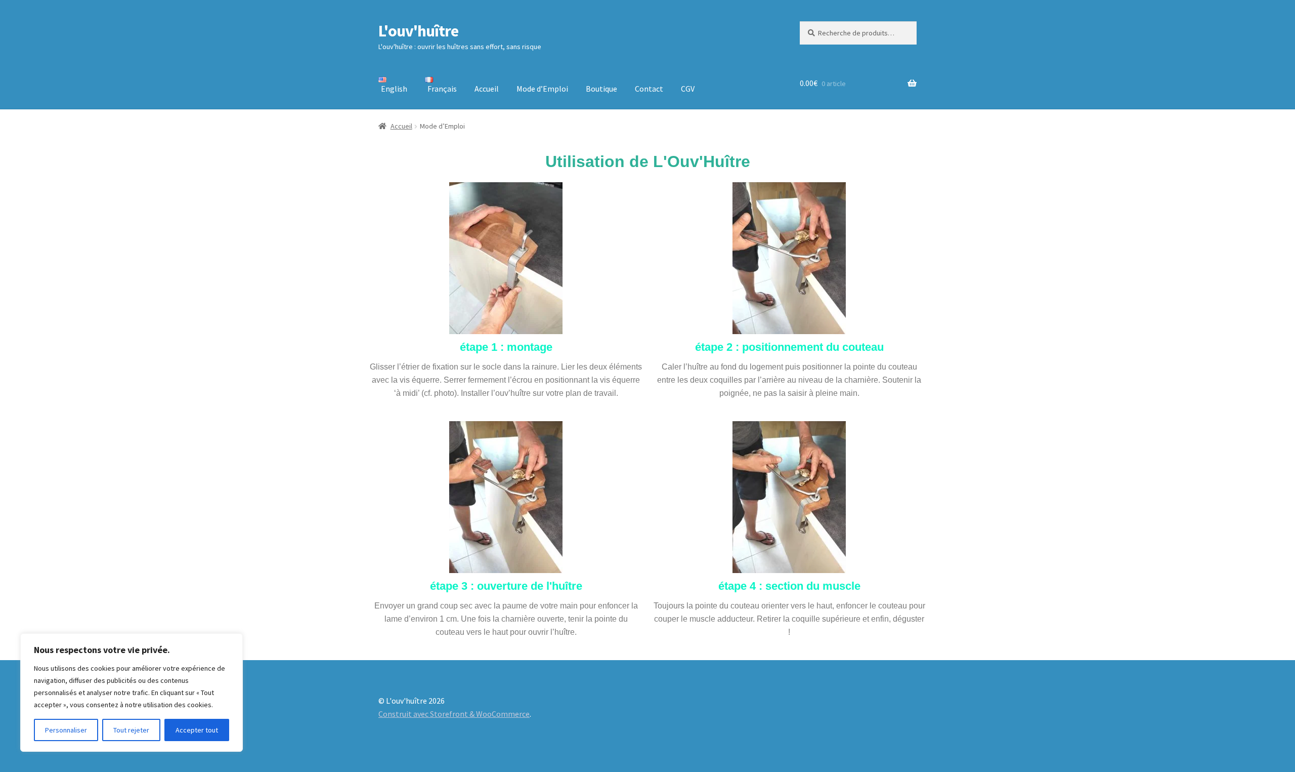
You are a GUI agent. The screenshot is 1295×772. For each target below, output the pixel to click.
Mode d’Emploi (542, 89)
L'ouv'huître (418, 31)
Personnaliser (66, 730)
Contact (649, 89)
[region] (131, 692)
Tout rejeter (131, 730)
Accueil (486, 89)
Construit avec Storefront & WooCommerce (454, 714)
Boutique (601, 89)
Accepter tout (197, 730)
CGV (688, 89)
